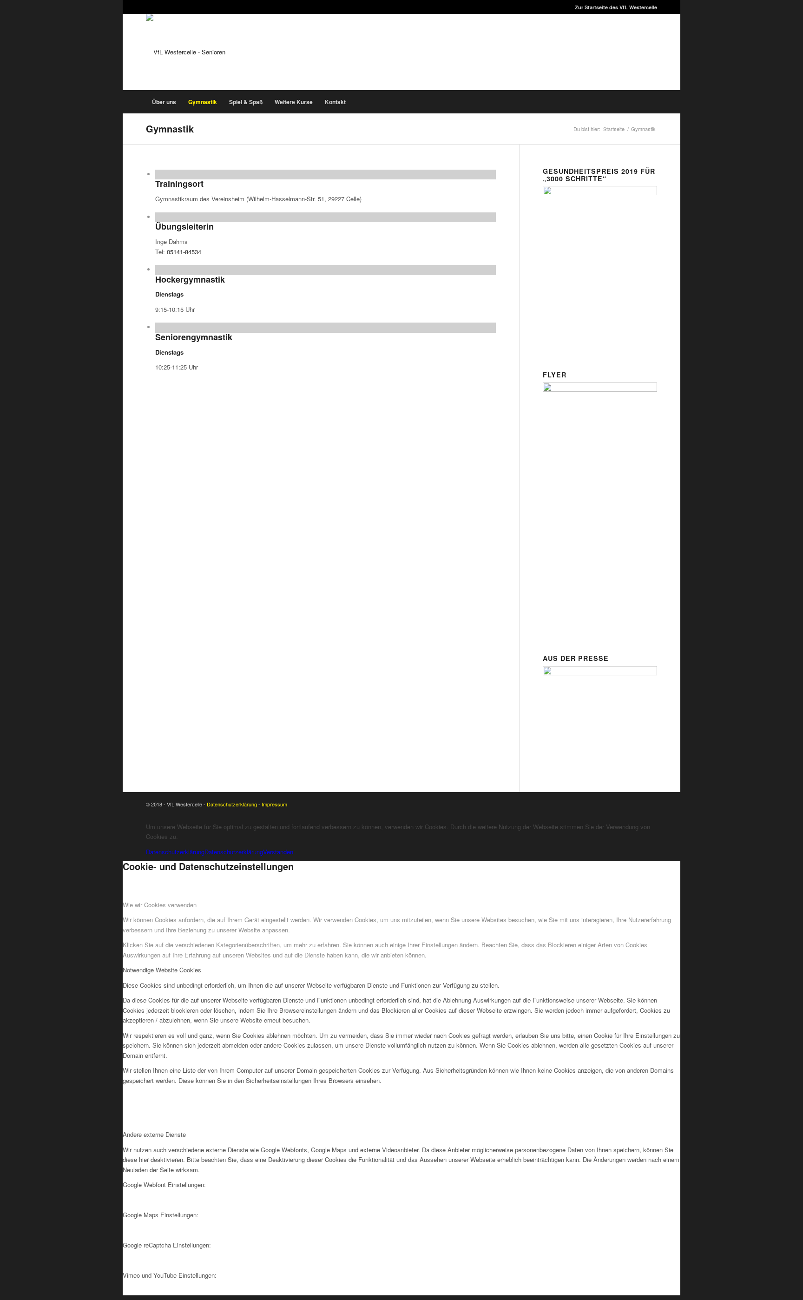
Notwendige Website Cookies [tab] (162, 969)
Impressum (274, 804)
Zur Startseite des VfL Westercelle (616, 7)
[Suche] (652, 101)
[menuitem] (613, 7)
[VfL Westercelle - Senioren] (185, 51)
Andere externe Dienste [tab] (154, 1134)
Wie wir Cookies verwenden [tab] (160, 904)
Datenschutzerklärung (232, 804)
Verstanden (278, 851)
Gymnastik (170, 128)
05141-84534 (184, 251)
